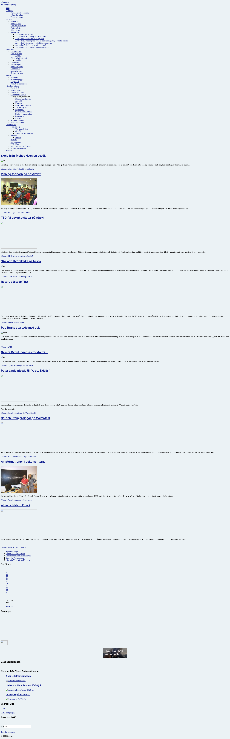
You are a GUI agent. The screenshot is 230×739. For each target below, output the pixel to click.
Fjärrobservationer (13, 86)
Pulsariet (14, 140)
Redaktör (9, 606)
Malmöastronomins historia (21, 146)
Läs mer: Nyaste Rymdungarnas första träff (17, 365)
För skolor (10, 19)
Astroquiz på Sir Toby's (18, 694)
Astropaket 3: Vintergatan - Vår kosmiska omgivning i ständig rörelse (41, 41)
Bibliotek (14, 135)
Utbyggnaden (16, 142)
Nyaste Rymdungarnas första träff (24, 352)
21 (7, 572)
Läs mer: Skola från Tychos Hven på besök (17, 169)
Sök (2, 726)
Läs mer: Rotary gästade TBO (12, 322)
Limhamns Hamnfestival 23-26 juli (24, 685)
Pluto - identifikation (23, 105)
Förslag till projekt (17, 92)
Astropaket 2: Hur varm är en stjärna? (29, 39)
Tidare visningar (17, 17)
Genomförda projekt (18, 95)
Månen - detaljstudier (23, 99)
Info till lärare (16, 90)
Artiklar (18, 56)
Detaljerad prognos (8, 713)
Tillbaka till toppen (8, 732)
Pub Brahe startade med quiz (20, 327)
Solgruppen (15, 82)
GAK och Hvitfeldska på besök (21, 261)
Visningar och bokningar (20, 13)
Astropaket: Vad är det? (24, 34)
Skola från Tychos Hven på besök (23, 155)
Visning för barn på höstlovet (21, 174)
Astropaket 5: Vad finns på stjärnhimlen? (30, 45)
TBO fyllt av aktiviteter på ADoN (22, 217)
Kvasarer (18, 118)
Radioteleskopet (17, 67)
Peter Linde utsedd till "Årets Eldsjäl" (25, 370)
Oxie (3, 708)
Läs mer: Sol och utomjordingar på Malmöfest (18, 456)
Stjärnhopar (19, 110)
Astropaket (15, 32)
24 (7, 579)
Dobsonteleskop (17, 73)
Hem (7, 9)
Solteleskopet (16, 64)
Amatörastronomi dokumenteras (23, 461)
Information (15, 21)
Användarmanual (17, 120)
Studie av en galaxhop (23, 114)
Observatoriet (11, 125)
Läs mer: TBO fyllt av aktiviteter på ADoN (17, 256)
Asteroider (19, 101)
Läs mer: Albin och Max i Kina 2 (13, 547)
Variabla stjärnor (21, 107)
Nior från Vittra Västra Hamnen (18, 560)
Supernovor (19, 116)
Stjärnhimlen (15, 30)
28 (7, 588)
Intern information (17, 123)
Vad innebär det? (21, 129)
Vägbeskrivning (17, 15)
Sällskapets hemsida (18, 148)
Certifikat (18, 131)
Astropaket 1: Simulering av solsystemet (30, 36)
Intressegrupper (11, 75)
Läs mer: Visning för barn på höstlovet (15, 212)
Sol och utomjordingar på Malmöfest (25, 418)
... (6, 581)
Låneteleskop (16, 52)
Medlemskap (15, 127)
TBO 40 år (15, 144)
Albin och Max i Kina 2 (15, 505)
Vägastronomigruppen (19, 84)
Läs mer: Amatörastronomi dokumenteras (16, 500)
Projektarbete (15, 28)
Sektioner (14, 77)
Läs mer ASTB (6, 347)
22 (7, 575)
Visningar (9, 11)
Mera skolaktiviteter (18, 26)
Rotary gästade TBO (14, 281)
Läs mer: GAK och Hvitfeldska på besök (16, 277)
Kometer (18, 103)
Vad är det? (15, 88)
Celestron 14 (15, 69)
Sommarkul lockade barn (15, 554)
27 (7, 585)
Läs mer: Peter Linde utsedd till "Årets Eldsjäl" (18, 413)
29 (7, 590)
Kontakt (9, 150)
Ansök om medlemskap (24, 133)
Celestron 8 (15, 62)
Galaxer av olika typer (23, 112)
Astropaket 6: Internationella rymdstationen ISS (33, 47)
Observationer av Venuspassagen (18, 556)
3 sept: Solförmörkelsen (18, 676)
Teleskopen (10, 49)
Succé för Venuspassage (15, 558)
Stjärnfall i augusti (12, 551)
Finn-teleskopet (16, 54)
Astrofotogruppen (17, 80)
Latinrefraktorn (16, 71)
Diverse (18, 138)
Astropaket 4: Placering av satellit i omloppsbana (33, 43)
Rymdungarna (16, 24)
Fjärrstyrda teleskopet (19, 58)
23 (7, 577)
